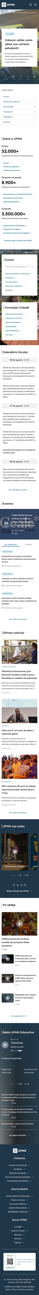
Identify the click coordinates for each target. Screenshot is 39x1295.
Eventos (17, 1242)
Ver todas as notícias (17, 813)
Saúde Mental (10, 326)
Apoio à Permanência (18, 1208)
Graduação (9, 278)
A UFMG (18, 1227)
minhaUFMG (8, 107)
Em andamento (10, 544)
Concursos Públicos (17, 1204)
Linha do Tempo (18, 1231)
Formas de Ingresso (11, 102)
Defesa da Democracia (14, 314)
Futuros (28, 544)
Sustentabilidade (12, 331)
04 (28, 77)
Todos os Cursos (18, 1200)
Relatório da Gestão (17, 1173)
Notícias (17, 1239)
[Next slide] (26, 875)
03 (21, 77)
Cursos (6, 97)
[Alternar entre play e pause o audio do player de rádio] (5, 1045)
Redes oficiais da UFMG (18, 891)
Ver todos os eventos (17, 619)
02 (13, 77)
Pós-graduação (11, 282)
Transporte (7, 112)
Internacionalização (13, 322)
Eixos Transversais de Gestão (17, 1177)
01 (6, 77)
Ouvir (7, 1103)
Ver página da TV (18, 1016)
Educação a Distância (13, 286)
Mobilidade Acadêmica (18, 1212)
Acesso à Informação (18, 1165)
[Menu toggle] (35, 5)
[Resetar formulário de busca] (32, 266)
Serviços (6, 122)
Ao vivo (15, 1039)
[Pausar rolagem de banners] (34, 76)
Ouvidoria (18, 1169)
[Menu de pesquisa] (31, 5)
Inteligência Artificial (13, 318)
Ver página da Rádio (17, 1135)
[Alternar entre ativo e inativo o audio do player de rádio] (12, 1050)
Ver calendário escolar (17, 490)
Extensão (9, 290)
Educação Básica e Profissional (17, 274)
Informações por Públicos (18, 1181)
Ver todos (9, 335)
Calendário (7, 117)
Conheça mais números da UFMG (18, 240)
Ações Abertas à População (18, 1196)
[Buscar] (29, 266)
